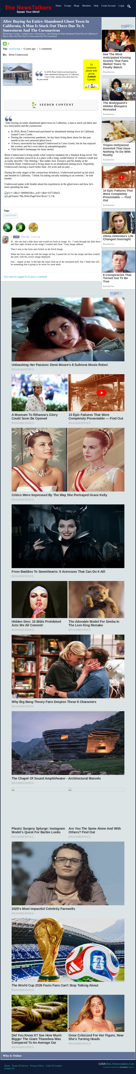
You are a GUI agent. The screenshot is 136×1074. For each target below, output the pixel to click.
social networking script (111, 1067)
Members (86, 5)
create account (108, 5)
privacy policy (37, 1066)
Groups (67, 5)
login (121, 5)
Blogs (76, 5)
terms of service (20, 1066)
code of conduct (54, 1066)
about (7, 1066)
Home (58, 5)
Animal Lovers (27, 34)
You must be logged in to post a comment (25, 276)
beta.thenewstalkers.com (120, 1063)
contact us (9, 1068)
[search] (129, 6)
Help (96, 5)
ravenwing (7, 34)
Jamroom (131, 1067)
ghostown (10, 216)
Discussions (40, 34)
